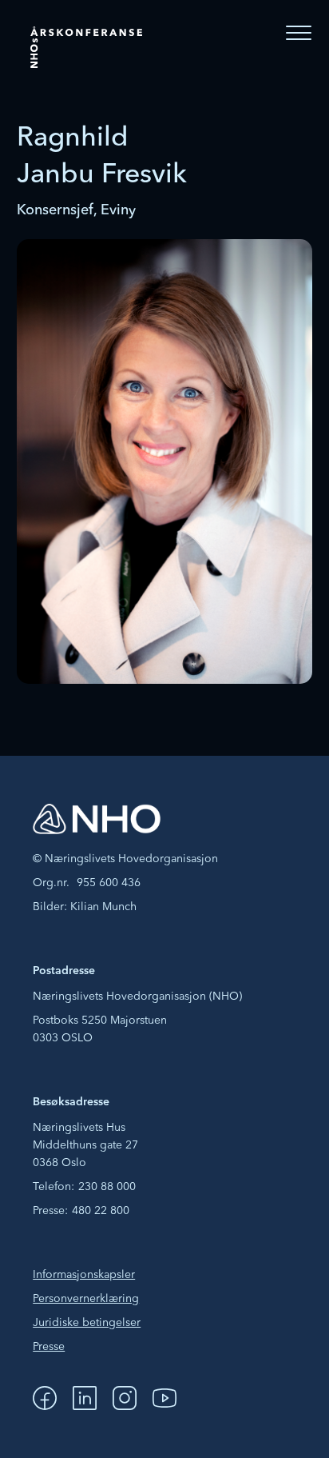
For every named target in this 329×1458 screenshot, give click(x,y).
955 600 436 (109, 883)
